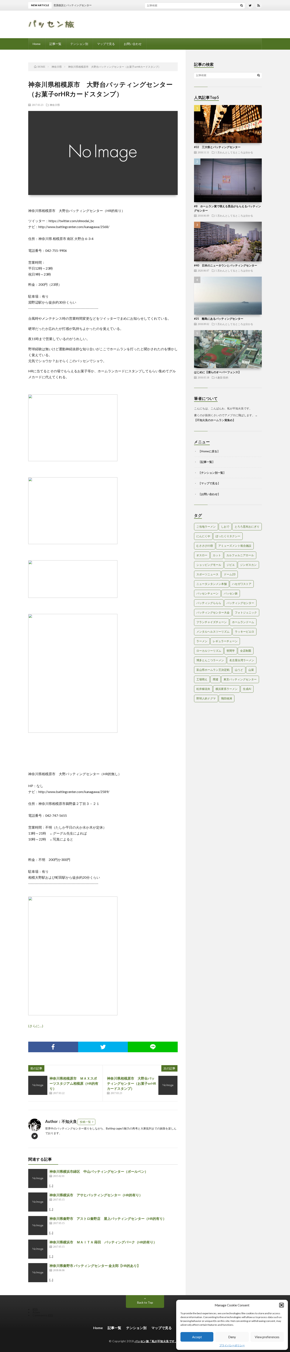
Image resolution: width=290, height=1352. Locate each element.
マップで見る (106, 44)
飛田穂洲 (226, 698)
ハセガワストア (241, 584)
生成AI (247, 689)
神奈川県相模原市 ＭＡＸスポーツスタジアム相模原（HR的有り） (73, 1083)
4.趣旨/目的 (221, 377)
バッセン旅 (231, 593)
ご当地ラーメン (206, 526)
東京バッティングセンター (240, 679)
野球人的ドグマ (206, 698)
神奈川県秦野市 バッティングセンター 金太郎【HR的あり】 (94, 1266)
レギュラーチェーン (225, 641)
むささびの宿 (204, 545)
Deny (232, 1337)
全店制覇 (245, 650)
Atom (36, 1312)
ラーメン (201, 641)
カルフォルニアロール (240, 555)
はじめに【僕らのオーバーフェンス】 (217, 372)
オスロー (201, 555)
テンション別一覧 (212, 472)
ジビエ (231, 564)
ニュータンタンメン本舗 (211, 584)
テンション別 (79, 44)
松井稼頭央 (203, 689)
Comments (42, 1315)
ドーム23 (229, 574)
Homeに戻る (209, 451)
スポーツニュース (207, 574)
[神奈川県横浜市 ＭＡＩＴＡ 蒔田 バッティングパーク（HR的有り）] (37, 1249)
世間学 (231, 650)
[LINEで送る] (153, 1047)
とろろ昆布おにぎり (247, 526)
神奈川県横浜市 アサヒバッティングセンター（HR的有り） (95, 1195)
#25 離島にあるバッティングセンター (218, 318)
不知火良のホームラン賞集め (215, 420)
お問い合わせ (133, 44)
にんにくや (203, 536)
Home (37, 44)
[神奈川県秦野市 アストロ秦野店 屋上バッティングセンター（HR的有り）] (37, 1225)
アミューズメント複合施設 (234, 545)
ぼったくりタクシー (227, 536)
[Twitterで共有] (103, 1047)
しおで (225, 526)
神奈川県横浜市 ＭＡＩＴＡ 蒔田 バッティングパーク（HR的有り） (103, 1242)
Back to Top (145, 1302)
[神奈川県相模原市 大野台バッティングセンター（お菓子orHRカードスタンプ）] (167, 1085)
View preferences (267, 1337)
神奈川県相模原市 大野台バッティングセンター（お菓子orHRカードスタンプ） (131, 1083)
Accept (197, 1337)
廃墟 (215, 679)
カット (217, 555)
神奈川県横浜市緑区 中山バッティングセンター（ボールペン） (98, 1171)
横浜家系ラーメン (226, 689)
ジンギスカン (248, 564)
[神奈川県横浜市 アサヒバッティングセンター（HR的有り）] (37, 1202)
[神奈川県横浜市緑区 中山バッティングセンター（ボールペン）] (37, 1178)
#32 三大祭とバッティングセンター (217, 147)
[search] (241, 5)
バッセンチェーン (207, 593)
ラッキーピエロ (244, 631)
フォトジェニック (246, 612)
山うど (239, 669)
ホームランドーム (243, 622)
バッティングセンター (240, 603)
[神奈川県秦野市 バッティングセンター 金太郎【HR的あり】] (37, 1272)
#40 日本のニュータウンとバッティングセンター (225, 265)
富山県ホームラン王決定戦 (212, 669)
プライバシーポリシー (232, 1345)
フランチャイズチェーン (211, 622)
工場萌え (201, 679)
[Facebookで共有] (53, 1047)
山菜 (251, 669)
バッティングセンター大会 (212, 612)
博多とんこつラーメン (210, 660)
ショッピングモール (208, 564)
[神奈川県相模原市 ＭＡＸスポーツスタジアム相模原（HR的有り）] (37, 1085)
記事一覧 (55, 44)
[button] (281, 1305)
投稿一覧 (85, 1122)
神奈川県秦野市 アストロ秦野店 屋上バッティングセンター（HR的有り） (107, 1218)
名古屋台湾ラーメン (241, 660)
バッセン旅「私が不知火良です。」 (157, 1341)
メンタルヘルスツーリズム (212, 631)
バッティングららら (208, 603)
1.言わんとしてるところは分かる (234, 152)
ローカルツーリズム (208, 650)
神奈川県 (55, 105)
